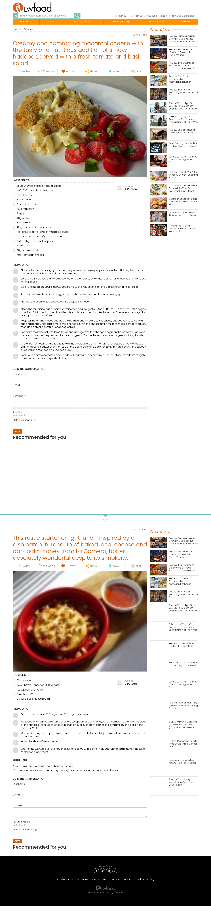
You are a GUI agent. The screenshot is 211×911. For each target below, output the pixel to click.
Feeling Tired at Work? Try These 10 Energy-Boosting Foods (183, 175)
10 (16, 356)
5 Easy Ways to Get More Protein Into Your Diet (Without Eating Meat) (183, 188)
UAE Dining (26, 21)
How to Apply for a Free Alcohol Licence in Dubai (182, 214)
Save (17, 431)
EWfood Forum (156, 21)
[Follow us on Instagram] (108, 870)
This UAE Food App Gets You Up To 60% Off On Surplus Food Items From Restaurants (183, 106)
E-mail (17, 385)
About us (82, 879)
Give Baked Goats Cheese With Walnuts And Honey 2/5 (16, 825)
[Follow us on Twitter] (102, 870)
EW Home (185, 21)
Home (17, 29)
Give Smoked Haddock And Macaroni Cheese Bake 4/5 (22, 415)
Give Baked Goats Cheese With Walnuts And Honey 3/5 (19, 825)
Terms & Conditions (122, 879)
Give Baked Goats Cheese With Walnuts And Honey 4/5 (22, 825)
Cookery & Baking (82, 21)
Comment (19, 396)
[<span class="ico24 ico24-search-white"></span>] (77, 16)
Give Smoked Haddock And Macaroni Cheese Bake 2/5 (16, 415)
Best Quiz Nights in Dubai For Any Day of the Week (183, 145)
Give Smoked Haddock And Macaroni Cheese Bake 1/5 (14, 415)
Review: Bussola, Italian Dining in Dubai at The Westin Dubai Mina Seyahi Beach (183, 39)
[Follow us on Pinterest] (115, 870)
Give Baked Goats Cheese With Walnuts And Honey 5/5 (24, 825)
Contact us (99, 879)
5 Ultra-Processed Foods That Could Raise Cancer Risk (183, 201)
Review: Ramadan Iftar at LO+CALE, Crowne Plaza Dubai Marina (183, 52)
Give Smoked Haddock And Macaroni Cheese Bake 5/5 (24, 415)
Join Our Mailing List (183, 15)
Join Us (138, 15)
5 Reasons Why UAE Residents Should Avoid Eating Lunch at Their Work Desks (183, 119)
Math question (21, 420)
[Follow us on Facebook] (96, 870)
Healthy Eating (121, 21)
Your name (20, 374)
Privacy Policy (146, 879)
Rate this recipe (22, 412)
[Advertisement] (80, 473)
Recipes (50, 21)
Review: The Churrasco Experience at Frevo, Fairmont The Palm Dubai (183, 65)
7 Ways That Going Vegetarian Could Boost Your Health (182, 228)
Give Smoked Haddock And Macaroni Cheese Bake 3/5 (19, 415)
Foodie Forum (65, 879)
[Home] (39, 7)
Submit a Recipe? (157, 15)
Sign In (122, 15)
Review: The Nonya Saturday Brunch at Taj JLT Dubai (183, 92)
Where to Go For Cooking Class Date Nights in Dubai (183, 159)
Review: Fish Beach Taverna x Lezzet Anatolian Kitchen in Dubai (180, 79)
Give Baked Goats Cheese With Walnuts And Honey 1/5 (14, 825)
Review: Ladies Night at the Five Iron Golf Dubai (182, 131)
